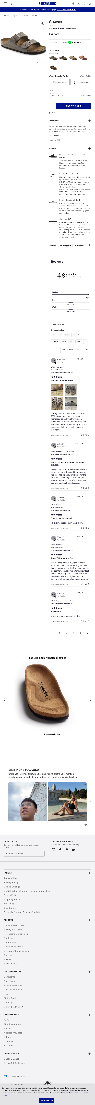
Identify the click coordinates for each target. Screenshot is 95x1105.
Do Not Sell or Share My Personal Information (27, 891)
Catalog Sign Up (12, 1007)
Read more (54, 136)
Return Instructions (13, 990)
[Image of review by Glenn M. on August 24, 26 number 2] (71, 390)
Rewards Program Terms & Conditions (23, 912)
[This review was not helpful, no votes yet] (86, 435)
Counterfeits (10, 908)
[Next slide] (43, 63)
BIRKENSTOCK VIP (14, 925)
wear (79, 341)
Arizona (25, 16)
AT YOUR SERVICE (66, 10)
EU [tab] (59, 96)
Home (7, 16)
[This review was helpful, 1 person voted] (82, 584)
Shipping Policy (12, 899)
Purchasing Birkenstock (16, 934)
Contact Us (9, 977)
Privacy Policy (11, 882)
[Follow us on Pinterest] (67, 850)
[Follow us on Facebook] (60, 850)
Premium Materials (13, 947)
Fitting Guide (10, 998)
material (55, 341)
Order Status (10, 981)
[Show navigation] (5, 3)
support (76, 335)
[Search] (11, 3)
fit (60, 335)
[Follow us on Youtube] (73, 850)
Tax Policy (9, 904)
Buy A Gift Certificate (14, 1063)
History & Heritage (13, 930)
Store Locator (11, 964)
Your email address (15, 853)
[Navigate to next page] (88, 633)
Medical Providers (13, 1033)
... (85, 341)
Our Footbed (10, 942)
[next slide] (89, 801)
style (64, 341)
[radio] (53, 57)
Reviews (8, 959)
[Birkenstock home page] (47, 3)
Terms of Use (10, 878)
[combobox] (74, 350)
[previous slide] (5, 801)
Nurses (7, 1029)
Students (8, 1041)
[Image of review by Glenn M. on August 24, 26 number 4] (71, 403)
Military (7, 1037)
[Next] (91, 699)
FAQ (6, 994)
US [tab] (52, 96)
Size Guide (86, 96)
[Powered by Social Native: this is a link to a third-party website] (85, 825)
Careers (8, 955)
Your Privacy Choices (16, 1076)
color (67, 335)
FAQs (6, 1020)
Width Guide (85, 76)
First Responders (12, 1024)
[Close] (91, 1088)
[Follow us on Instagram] (53, 850)
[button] (3, 9)
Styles (16, 16)
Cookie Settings (12, 887)
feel (71, 341)
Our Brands (9, 938)
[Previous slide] (38, 63)
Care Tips (9, 1002)
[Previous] (4, 699)
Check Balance (11, 1059)
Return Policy (11, 895)
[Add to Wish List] (52, 106)
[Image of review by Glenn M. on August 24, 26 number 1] (57, 390)
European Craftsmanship (16, 951)
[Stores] (73, 3)
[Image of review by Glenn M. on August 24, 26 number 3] (57, 403)
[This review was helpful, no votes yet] (82, 435)
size (54, 335)
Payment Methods (13, 985)
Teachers (8, 1046)
